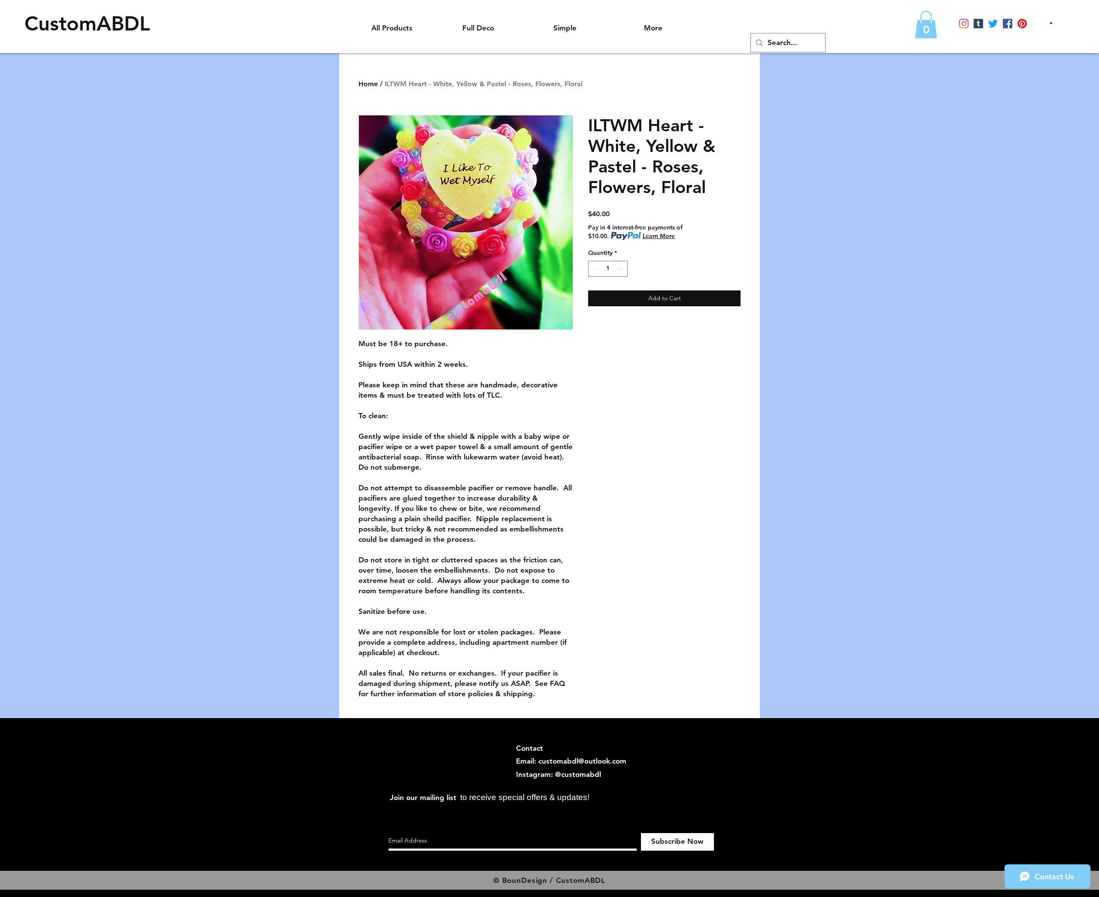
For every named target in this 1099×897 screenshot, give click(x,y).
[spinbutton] (608, 268)
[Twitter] (993, 23)
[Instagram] (963, 23)
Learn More (659, 236)
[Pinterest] (1022, 23)
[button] (1051, 22)
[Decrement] (594, 268)
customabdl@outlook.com (582, 761)
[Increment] (621, 268)
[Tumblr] (978, 23)
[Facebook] (1007, 23)
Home (368, 84)
